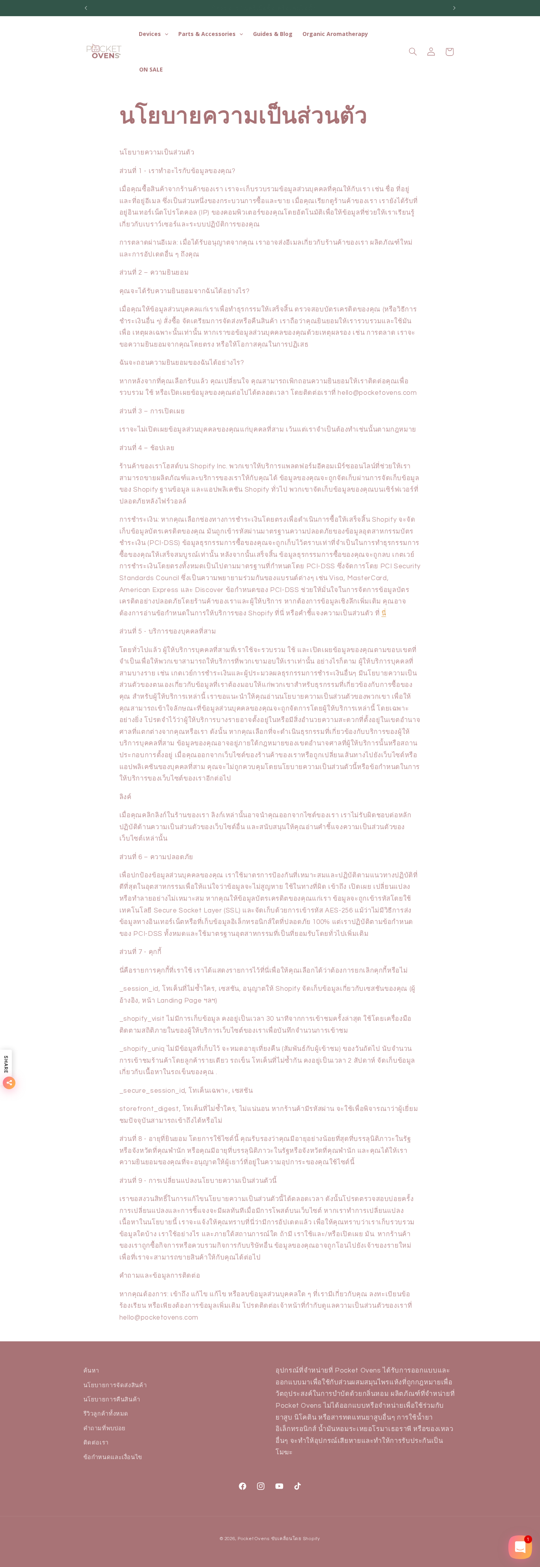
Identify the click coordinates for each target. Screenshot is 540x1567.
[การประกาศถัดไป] (454, 8)
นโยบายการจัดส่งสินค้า (115, 1385)
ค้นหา (91, 1371)
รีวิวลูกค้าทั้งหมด (106, 1414)
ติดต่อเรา (96, 1443)
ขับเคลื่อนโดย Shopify (295, 1539)
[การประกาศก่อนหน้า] (85, 8)
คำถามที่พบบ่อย (104, 1428)
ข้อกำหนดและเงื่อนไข (112, 1457)
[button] (413, 52)
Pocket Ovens (254, 1539)
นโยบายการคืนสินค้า (111, 1400)
